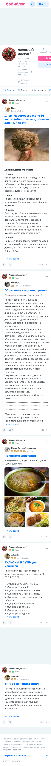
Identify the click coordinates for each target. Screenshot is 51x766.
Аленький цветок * (18, 100)
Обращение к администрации (25, 290)
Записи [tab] (10, 90)
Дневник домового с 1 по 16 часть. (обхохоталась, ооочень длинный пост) (26, 119)
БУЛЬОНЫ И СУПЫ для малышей (20, 564)
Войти (42, 4)
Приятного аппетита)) (20, 455)
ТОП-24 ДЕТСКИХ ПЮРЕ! (22, 684)
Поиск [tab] (24, 90)
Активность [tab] (40, 90)
